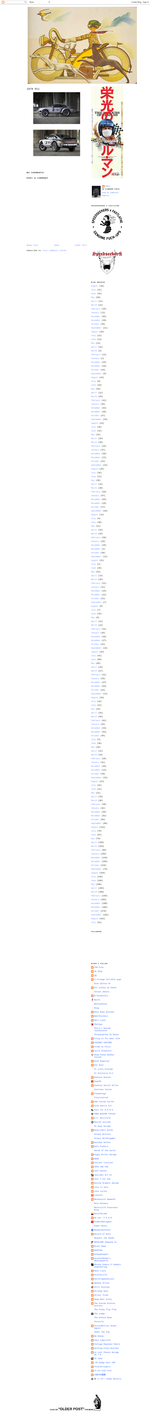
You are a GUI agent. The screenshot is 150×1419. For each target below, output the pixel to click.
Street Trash (101, 1295)
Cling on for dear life (107, 1038)
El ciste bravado (103, 1069)
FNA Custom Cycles (104, 1102)
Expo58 (97, 1081)
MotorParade (100, 1214)
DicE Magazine (101, 1061)
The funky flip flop (105, 1309)
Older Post (81, 245)
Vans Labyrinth (102, 1340)
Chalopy (98, 1024)
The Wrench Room (103, 1318)
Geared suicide (102, 1122)
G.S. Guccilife (102, 1118)
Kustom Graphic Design (106, 1183)
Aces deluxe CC (102, 983)
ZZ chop (98, 1358)
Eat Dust (99, 1065)
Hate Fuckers (101, 1146)
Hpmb (96, 1159)
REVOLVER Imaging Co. (106, 1242)
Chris (107, 186)
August (94, 286)
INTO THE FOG (101, 1167)
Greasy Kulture (102, 1134)
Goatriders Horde (103, 1130)
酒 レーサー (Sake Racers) (107, 1379)
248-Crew (99, 967)
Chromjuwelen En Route (106, 1035)
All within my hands (105, 988)
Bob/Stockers (101, 1016)
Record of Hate (102, 1234)
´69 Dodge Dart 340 (104, 1363)
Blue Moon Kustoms (104, 1012)
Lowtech (98, 1195)
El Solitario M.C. (104, 1073)
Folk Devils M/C (103, 1106)
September (96, 328)
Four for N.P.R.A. (104, 1110)
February (95, 309)
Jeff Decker (100, 1171)
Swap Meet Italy (103, 1299)
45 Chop (98, 971)
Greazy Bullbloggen (104, 1138)
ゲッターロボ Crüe (102, 1371)
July (93, 290)
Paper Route (100, 1226)
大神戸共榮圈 (100, 1375)
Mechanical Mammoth (104, 1199)
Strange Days (101, 1291)
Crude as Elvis (102, 1047)
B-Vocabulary (101, 996)
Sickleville (100, 1275)
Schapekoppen (101, 1254)
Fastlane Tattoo (103, 1089)
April (94, 301)
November (95, 320)
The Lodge (99, 1314)
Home (56, 245)
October (95, 324)
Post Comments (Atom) (55, 250)
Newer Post (32, 245)
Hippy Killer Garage (105, 1155)
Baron (97, 1000)
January (95, 313)
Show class (100, 1271)
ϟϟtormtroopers (102, 1367)
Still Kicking (101, 1287)
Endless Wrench (102, 1077)
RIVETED (98, 1250)
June (93, 294)
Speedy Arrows (101, 1283)
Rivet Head (100, 1246)
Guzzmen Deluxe (102, 1142)
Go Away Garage (102, 1126)
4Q (95, 975)
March (94, 305)
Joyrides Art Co (103, 1175)
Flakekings (100, 1094)
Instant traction (103, 1163)
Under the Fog (101, 1332)
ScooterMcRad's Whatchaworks (102, 1259)
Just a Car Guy (102, 1179)
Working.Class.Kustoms (106, 1348)
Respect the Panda (104, 1238)
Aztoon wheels (101, 992)
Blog (96, 1008)
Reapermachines (102, 1230)
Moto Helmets (101, 1203)
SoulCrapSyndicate (104, 1279)
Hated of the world (104, 1150)
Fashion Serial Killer (106, 1085)
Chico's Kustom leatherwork (102, 1029)
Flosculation (101, 1098)
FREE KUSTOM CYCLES (104, 1114)
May (93, 297)
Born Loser (100, 1020)
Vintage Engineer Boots (107, 1344)
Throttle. (99, 1322)
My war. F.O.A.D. (103, 1218)
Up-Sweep (99, 1336)
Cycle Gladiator (103, 1051)
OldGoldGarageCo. (103, 1222)
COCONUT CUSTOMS (103, 1043)
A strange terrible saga (107, 979)
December (95, 316)
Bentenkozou (100, 1004)
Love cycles (100, 1191)
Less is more (101, 1187)
